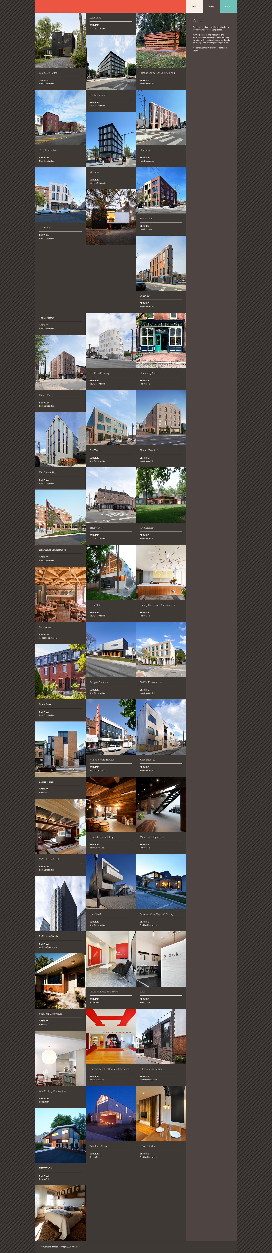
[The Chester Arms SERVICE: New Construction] (60, 117)
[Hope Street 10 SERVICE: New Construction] (161, 727)
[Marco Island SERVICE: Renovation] (60, 826)
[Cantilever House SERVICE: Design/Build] (111, 1113)
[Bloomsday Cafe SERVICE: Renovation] (161, 340)
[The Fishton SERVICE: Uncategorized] (161, 190)
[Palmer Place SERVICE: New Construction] (60, 440)
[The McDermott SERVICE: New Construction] (111, 139)
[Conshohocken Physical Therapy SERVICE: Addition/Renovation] (161, 881)
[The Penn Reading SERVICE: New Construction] (111, 340)
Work (211, 7)
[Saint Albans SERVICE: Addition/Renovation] (60, 672)
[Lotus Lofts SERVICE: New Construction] (111, 62)
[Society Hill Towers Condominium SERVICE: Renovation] (161, 572)
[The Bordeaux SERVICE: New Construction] (60, 362)
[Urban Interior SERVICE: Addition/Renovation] (161, 1113)
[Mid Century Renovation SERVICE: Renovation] (60, 1135)
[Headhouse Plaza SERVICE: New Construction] (60, 517)
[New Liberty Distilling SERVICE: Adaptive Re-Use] (111, 804)
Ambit (44, 6)
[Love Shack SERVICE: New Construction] (111, 881)
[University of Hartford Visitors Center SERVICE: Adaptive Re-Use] (111, 1036)
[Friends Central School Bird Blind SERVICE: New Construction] (161, 40)
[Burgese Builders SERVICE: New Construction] (111, 649)
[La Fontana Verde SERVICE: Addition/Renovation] (60, 981)
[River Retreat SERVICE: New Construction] (161, 495)
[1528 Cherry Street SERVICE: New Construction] (60, 903)
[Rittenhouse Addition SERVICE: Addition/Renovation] (161, 1036)
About (228, 7)
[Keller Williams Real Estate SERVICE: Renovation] (111, 959)
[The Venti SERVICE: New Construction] (111, 417)
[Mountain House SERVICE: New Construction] (60, 40)
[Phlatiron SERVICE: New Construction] (161, 117)
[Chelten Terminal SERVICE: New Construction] (161, 417)
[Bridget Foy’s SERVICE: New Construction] (111, 495)
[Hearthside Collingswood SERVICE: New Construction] (60, 594)
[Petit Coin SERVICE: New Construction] (161, 263)
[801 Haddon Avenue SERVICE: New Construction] (161, 649)
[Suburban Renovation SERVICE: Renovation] (60, 1058)
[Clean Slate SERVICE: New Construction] (111, 572)
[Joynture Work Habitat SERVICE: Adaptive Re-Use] (111, 727)
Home (195, 7)
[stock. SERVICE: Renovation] (161, 959)
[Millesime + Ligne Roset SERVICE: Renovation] (161, 804)
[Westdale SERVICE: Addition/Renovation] (111, 217)
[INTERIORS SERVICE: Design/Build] (60, 1213)
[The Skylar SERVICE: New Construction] (60, 194)
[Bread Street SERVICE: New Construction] (60, 749)
